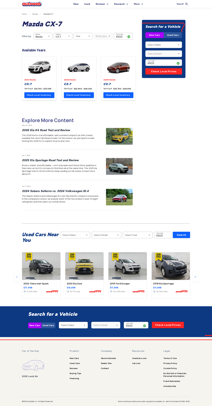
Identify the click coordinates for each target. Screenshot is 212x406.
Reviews (74, 368)
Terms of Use (170, 358)
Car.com (136, 363)
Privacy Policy (170, 363)
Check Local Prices (164, 71)
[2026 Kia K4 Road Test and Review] (119, 136)
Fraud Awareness (171, 381)
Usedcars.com (139, 358)
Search (181, 234)
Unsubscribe (169, 386)
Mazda (35, 14)
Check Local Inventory (39, 95)
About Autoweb (108, 358)
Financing (74, 378)
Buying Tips (75, 373)
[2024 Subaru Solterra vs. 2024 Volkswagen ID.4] (119, 197)
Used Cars (173, 35)
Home (24, 14)
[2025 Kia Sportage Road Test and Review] (119, 166)
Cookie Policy (170, 368)
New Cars (154, 35)
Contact (105, 368)
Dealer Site (106, 363)
